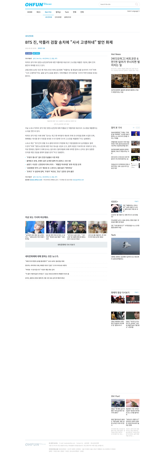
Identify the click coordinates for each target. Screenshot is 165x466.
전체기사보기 (136, 445)
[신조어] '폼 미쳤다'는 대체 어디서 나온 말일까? (124, 216)
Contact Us (79, 443)
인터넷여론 (58, 17)
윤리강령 (87, 443)
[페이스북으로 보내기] (28, 53)
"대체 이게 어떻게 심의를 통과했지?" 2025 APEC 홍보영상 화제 (44, 261)
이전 (137, 128)
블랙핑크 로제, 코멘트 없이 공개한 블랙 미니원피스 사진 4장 (49, 161)
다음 (139, 128)
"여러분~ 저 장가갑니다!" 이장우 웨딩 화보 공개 (39, 270)
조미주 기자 (41, 48)
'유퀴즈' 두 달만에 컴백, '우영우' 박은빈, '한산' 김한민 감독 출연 (50, 171)
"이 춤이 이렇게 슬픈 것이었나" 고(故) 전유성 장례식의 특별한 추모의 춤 (47, 274)
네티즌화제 (48, 17)
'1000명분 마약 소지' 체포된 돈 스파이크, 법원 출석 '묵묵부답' (49, 168)
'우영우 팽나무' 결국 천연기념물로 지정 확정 (43, 157)
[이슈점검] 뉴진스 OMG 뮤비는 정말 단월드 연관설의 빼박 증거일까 (125, 221)
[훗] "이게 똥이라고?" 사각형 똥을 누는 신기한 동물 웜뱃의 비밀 (125, 226)
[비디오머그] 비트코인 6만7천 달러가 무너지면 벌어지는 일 (125, 62)
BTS (56, 58)
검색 (137, 4)
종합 (53, 58)
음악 (34, 58)
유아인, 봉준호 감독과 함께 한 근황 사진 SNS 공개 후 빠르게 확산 (45, 278)
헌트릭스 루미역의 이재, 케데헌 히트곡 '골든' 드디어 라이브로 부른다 (46, 265)
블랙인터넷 (67, 17)
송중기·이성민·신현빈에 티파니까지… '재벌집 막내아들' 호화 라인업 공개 (54, 164)
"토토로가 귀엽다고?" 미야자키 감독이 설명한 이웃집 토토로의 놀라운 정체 (132, 422)
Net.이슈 (39, 58)
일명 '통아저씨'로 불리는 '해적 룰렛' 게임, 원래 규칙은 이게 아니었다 (118, 422)
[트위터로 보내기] (36, 53)
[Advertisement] (82, 25)
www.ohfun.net (36, 180)
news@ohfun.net (78, 180)
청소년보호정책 (95, 443)
